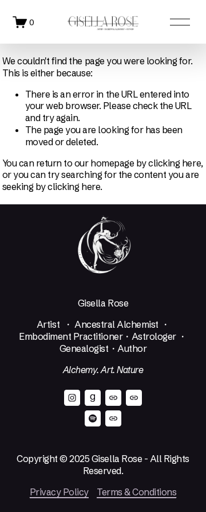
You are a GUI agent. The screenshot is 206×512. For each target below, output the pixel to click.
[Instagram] (72, 398)
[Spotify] (93, 418)
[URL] (113, 398)
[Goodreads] (93, 398)
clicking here (174, 163)
